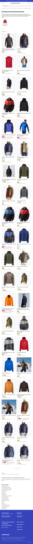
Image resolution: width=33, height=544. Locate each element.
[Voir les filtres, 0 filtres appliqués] (3, 29)
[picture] (9, 40)
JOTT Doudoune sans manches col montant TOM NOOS (7, 71)
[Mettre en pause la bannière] (29, 1)
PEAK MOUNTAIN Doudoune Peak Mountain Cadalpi (9, 135)
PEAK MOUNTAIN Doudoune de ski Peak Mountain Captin (8, 114)
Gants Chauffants (4, 507)
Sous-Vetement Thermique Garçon (7, 495)
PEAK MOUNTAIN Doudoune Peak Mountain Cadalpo (24, 114)
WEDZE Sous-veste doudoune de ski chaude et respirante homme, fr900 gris (8, 49)
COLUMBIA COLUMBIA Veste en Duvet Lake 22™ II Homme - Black (9, 180)
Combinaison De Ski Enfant (5, 506)
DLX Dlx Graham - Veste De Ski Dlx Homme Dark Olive (24, 373)
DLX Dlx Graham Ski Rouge (21, 352)
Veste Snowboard (4, 493)
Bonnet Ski (3, 492)
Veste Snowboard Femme (5, 500)
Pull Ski (3, 502)
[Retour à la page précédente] (14, 468)
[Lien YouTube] (5, 527)
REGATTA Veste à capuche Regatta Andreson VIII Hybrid (23, 135)
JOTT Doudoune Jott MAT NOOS (22, 266)
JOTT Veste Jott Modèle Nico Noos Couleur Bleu (24, 244)
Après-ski (3, 501)
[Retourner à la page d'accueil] (16, 3)
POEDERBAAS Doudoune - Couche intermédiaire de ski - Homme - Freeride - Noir (23, 309)
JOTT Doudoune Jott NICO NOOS (22, 179)
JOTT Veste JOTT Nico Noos (21, 48)
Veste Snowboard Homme (5, 499)
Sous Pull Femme (4, 508)
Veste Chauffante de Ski (5, 486)
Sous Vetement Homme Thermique (7, 488)
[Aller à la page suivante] (19, 468)
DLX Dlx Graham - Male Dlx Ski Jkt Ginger (8, 394)
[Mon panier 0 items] (30, 3)
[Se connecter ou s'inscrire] (28, 3)
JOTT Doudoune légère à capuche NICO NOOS (8, 157)
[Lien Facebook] (2, 527)
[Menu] (3, 3)
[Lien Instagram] (7, 527)
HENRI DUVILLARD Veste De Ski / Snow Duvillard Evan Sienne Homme (8, 309)
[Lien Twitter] (4, 527)
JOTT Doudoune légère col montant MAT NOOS (23, 71)
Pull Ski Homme (4, 494)
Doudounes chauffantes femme (5, 25)
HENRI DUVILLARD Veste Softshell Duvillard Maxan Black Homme (24, 395)
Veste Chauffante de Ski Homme (6, 487)
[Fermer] (30, 1)
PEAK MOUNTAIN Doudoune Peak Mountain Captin (9, 244)
